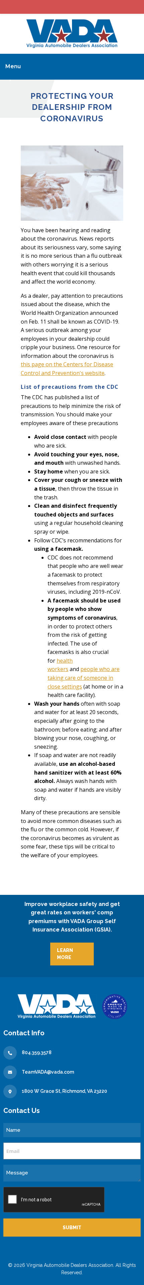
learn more (65, 954)
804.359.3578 (37, 1052)
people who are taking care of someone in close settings (84, 677)
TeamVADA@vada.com (48, 1072)
